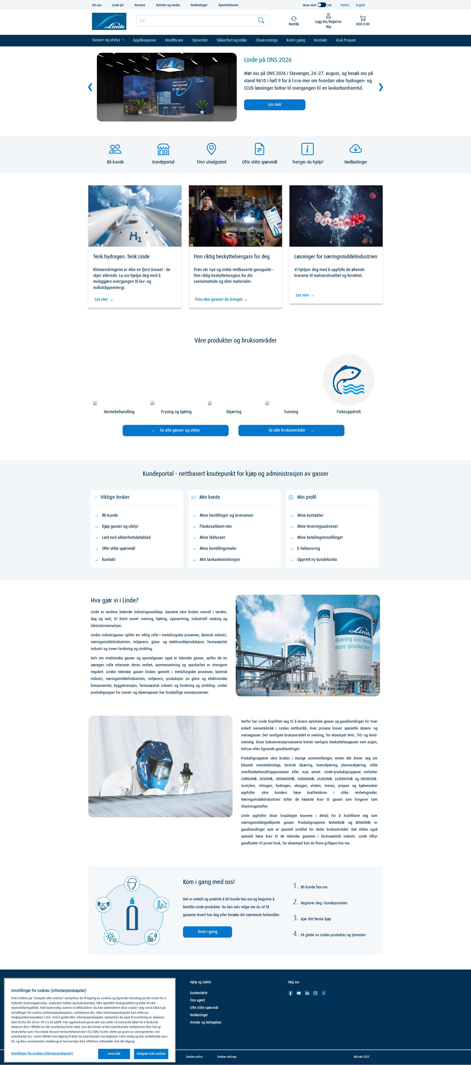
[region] (90, 1020)
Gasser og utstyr (106, 40)
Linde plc (118, 5)
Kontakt (320, 40)
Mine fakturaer (212, 538)
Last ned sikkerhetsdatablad (126, 538)
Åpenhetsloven (228, 5)
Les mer (275, 105)
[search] (203, 20)
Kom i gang (296, 40)
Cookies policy (194, 1056)
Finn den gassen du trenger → (221, 299)
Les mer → (104, 299)
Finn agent (197, 1000)
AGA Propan (346, 40)
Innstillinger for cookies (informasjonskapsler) (42, 1053)
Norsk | (345, 5)
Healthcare (174, 40)
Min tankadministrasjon (220, 560)
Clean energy (267, 40)
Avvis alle (114, 1053)
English (360, 5)
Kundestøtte (198, 993)
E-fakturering (308, 549)
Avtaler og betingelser (206, 1022)
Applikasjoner (144, 40)
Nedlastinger (199, 5)
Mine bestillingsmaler (218, 549)
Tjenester (200, 40)
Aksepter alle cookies (151, 1053)
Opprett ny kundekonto (317, 560)
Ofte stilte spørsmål (118, 549)
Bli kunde (110, 515)
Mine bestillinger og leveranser (227, 515)
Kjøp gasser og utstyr (120, 527)
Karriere (140, 5)
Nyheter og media (168, 5)
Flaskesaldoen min (216, 527)
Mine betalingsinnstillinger (320, 538)
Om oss (96, 5)
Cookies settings (226, 1056)
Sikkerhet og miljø (232, 40)
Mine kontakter (310, 515)
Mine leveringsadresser (317, 527)
